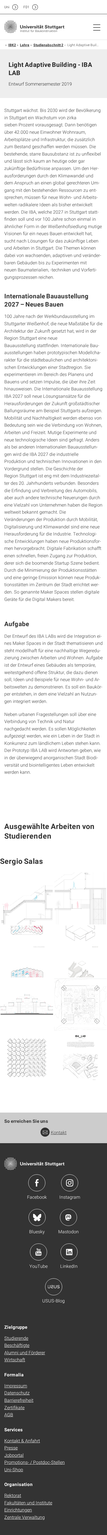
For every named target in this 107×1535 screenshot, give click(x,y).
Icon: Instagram (69, 1182)
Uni (6, 7)
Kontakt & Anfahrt (22, 1440)
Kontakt (58, 1132)
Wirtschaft (14, 1359)
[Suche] (91, 7)
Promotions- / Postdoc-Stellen (34, 1462)
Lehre (24, 44)
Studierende (16, 1338)
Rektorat (12, 1495)
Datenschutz (17, 1393)
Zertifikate (14, 1407)
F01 (26, 7)
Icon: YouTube (38, 1251)
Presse (11, 1448)
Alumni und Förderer (24, 1352)
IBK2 (12, 44)
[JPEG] (27, 898)
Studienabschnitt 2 (48, 44)
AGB (8, 1414)
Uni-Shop (13, 1469)
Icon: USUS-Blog (53, 1286)
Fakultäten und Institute (28, 1503)
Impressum (15, 1386)
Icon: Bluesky (37, 1217)
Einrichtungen (18, 1510)
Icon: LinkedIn (69, 1251)
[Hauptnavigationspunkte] (97, 27)
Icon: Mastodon (68, 1217)
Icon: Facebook (36, 1182)
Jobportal (14, 1455)
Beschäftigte (16, 1345)
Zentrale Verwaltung (24, 1517)
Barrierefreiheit (18, 1400)
